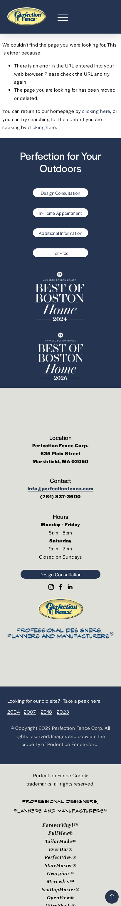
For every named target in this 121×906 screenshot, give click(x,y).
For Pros (60, 253)
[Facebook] (60, 587)
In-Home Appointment (60, 213)
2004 (13, 711)
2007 (30, 711)
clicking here (96, 111)
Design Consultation (60, 193)
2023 (63, 711)
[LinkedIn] (70, 587)
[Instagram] (51, 587)
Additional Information (60, 233)
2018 (46, 711)
